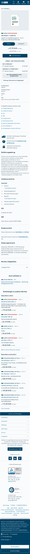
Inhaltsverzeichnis (7, 110)
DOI (4, 115)
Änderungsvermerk (8, 120)
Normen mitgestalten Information (11, 123)
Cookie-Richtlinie (23, 530)
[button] (18, 2)
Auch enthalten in (7, 125)
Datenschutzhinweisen (6, 530)
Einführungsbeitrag (8, 108)
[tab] (15, 267)
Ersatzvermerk (7, 118)
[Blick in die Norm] (15, 19)
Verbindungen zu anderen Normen (11, 128)
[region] (15, 531)
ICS (4, 113)
